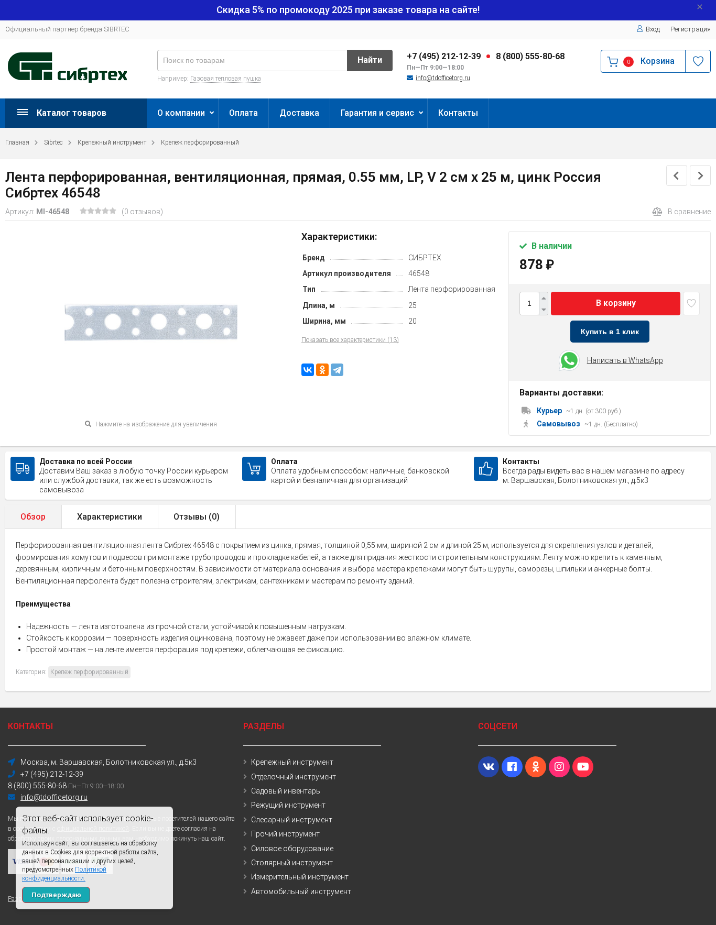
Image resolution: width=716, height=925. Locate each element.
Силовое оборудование (292, 848)
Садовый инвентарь (285, 791)
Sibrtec (53, 142)
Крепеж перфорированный (200, 142)
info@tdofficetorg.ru (443, 78)
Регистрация (690, 29)
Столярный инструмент (292, 862)
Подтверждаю (56, 895)
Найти (369, 60)
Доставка (299, 113)
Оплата (243, 113)
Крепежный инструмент (112, 142)
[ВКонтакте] (307, 370)
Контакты (458, 113)
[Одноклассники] (322, 370)
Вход (653, 29)
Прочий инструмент (285, 834)
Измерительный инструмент (300, 877)
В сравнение (689, 211)
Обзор (33, 517)
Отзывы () (196, 517)
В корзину (616, 303)
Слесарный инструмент (291, 820)
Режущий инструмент (288, 805)
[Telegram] (337, 370)
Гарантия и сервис (377, 113)
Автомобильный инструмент (301, 891)
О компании (181, 113)
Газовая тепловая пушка (225, 78)
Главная (17, 142)
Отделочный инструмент (293, 777)
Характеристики (109, 517)
